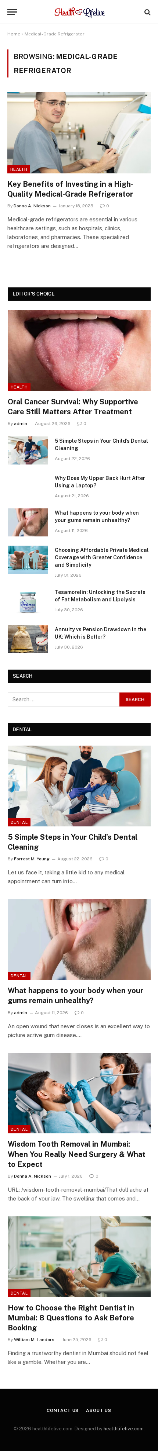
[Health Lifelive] (79, 12)
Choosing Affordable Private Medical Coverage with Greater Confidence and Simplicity (102, 557)
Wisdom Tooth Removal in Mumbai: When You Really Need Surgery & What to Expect (77, 1154)
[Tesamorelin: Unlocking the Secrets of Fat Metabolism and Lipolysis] (28, 602)
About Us (98, 1410)
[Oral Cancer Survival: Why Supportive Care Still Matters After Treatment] (79, 350)
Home (13, 34)
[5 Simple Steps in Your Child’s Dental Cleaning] (28, 450)
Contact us (63, 1410)
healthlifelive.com (124, 1428)
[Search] (147, 12)
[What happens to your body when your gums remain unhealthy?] (28, 522)
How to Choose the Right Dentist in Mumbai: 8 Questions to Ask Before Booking (71, 1317)
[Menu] (12, 12)
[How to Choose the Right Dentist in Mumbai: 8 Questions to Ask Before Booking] (79, 1256)
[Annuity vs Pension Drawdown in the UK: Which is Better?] (28, 639)
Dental (19, 822)
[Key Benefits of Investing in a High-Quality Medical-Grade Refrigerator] (79, 132)
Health (18, 169)
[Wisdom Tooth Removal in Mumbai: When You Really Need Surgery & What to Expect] (79, 1093)
